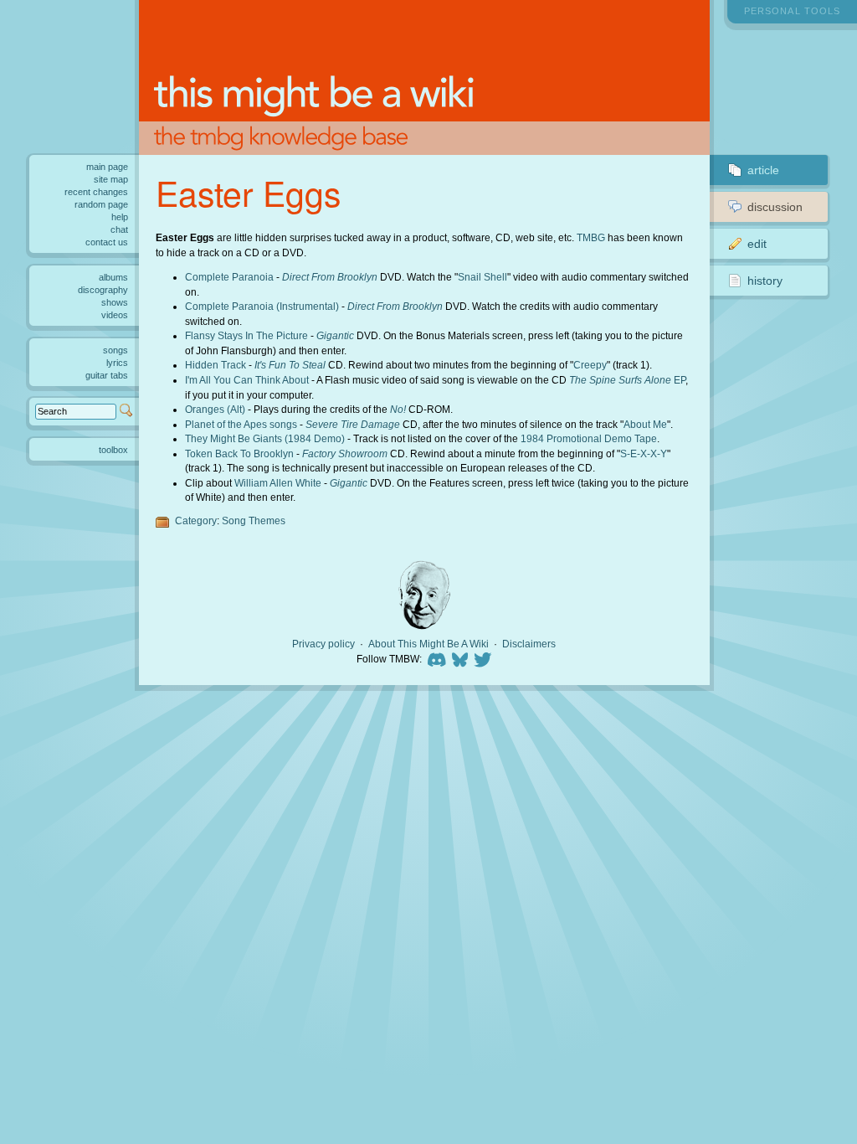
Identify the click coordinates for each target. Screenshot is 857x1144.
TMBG (591, 237)
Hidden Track (215, 364)
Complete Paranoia (229, 276)
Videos (114, 315)
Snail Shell (482, 276)
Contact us (106, 242)
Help (119, 217)
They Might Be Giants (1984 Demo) (265, 438)
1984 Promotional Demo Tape (589, 438)
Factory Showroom (344, 453)
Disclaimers (529, 644)
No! (398, 409)
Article (763, 170)
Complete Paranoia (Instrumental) (262, 306)
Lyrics (117, 363)
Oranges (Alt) (215, 409)
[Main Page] (425, 77)
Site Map (111, 179)
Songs (115, 350)
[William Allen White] (424, 595)
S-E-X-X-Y (643, 453)
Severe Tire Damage (352, 424)
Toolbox (113, 450)
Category (196, 520)
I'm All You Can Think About (247, 379)
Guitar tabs (106, 375)
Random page (101, 204)
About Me (645, 424)
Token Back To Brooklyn (239, 453)
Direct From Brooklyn (329, 276)
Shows (114, 302)
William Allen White (277, 482)
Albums (113, 277)
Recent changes (96, 192)
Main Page (107, 167)
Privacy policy (323, 644)
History (765, 280)
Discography (103, 290)
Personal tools (792, 11)
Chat (119, 229)
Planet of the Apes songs (241, 424)
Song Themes (253, 520)
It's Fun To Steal (290, 364)
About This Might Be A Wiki (428, 644)
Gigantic (335, 335)
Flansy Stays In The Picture (246, 335)
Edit (757, 243)
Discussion (775, 207)
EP (627, 379)
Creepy (590, 364)
